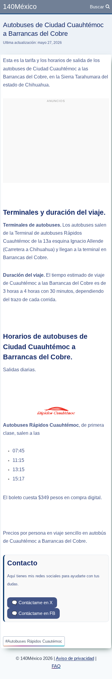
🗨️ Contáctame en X (32, 602)
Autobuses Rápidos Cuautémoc (33, 641)
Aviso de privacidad (75, 658)
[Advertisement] (56, 143)
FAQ (56, 666)
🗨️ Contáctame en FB (33, 613)
